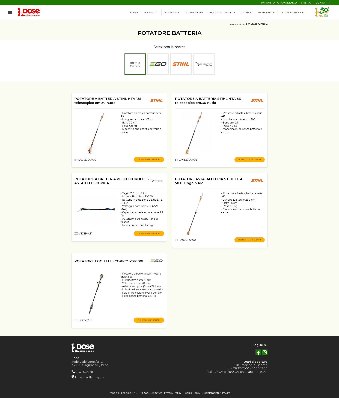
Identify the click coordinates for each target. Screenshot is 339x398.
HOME (134, 12)
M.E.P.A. (306, 2)
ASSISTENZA (266, 12)
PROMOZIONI (194, 12)
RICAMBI (246, 12)
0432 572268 (84, 371)
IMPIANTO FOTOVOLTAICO (279, 2)
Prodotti (240, 24)
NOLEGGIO (171, 12)
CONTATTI (323, 2)
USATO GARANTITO (222, 12)
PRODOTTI (151, 12)
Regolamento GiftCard (216, 392)
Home (231, 24)
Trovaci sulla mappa (89, 377)
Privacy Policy (172, 392)
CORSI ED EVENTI (292, 12)
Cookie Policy (191, 392)
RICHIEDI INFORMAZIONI (149, 159)
